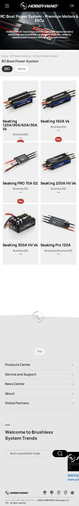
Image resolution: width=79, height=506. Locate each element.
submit (60, 453)
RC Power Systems (20, 56)
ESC (7, 69)
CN (72, 6)
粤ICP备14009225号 (26, 500)
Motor (22, 69)
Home (5, 56)
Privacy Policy (11, 500)
